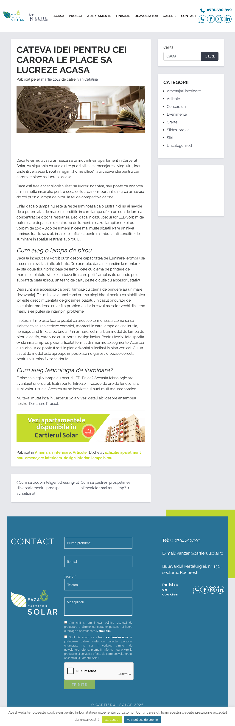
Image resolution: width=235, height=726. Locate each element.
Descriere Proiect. (44, 403)
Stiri (170, 138)
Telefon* (70, 576)
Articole (80, 452)
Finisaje (123, 16)
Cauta (168, 47)
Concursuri (176, 106)
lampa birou (101, 458)
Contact (188, 16)
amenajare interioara (43, 458)
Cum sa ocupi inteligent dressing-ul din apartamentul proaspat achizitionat (48, 488)
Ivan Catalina (87, 79)
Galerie (169, 16)
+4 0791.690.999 (185, 540)
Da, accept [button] (112, 719)
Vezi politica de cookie (142, 719)
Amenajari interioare (53, 452)
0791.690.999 (219, 10)
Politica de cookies (170, 589)
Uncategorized (179, 145)
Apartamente (99, 16)
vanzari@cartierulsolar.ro (200, 553)
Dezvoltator (146, 16)
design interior (77, 458)
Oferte (172, 122)
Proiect (76, 16)
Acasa (58, 16)
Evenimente (177, 114)
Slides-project (179, 130)
